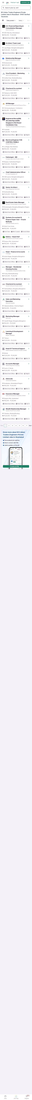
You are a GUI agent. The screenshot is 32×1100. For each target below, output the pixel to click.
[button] (16, 449)
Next (30, 425)
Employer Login (15, 2)
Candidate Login (25, 2)
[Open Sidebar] (3, 2)
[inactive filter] (3, 20)
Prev (2, 425)
